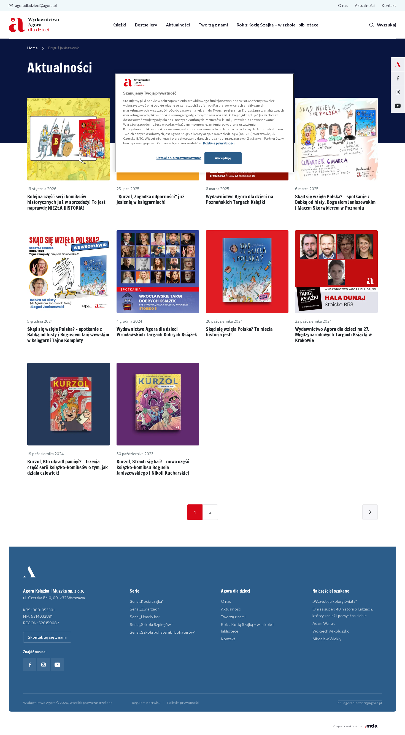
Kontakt (389, 5)
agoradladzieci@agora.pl (36, 5)
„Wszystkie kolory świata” (334, 601)
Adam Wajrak (323, 623)
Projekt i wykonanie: (348, 726)
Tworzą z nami (213, 24)
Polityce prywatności (218, 143)
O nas (343, 5)
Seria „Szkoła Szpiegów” (151, 624)
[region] (204, 123)
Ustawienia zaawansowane (178, 158)
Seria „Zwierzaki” (144, 609)
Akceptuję (223, 158)
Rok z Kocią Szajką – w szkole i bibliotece (277, 24)
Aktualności (365, 5)
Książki (119, 24)
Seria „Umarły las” (145, 616)
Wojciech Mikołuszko (331, 631)
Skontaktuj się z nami (47, 637)
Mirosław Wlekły (326, 638)
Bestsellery (146, 24)
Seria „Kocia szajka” (147, 601)
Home (32, 47)
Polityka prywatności (183, 702)
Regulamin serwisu (146, 702)
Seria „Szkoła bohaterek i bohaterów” (163, 632)
